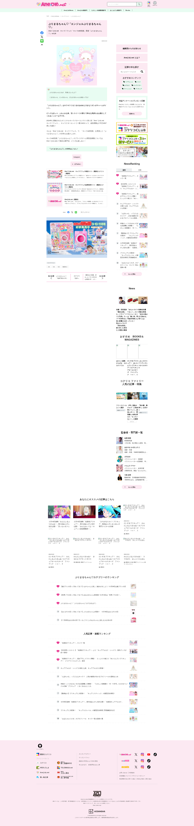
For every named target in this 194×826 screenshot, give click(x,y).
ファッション (128, 89)
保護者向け (64, 266)
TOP (47, 16)
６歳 (58, 266)
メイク (139, 82)
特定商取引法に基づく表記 (127, 779)
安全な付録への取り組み (144, 779)
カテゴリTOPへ (77, 277)
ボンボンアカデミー (85, 754)
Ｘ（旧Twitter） (77, 164)
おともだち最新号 (116, 10)
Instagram (77, 157)
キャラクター (137, 85)
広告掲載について (124, 776)
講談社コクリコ (120, 410)
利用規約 (131, 773)
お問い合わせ (123, 773)
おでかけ (127, 85)
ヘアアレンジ (129, 82)
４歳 (49, 266)
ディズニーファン (84, 757)
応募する (131, 114)
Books (128, 10)
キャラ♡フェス (51, 263)
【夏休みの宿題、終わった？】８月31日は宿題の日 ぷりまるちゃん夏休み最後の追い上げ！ (91, 277)
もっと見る (131, 274)
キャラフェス (65, 16)
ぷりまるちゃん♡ (76, 16)
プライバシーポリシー (138, 776)
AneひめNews (68, 10)
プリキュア (138, 89)
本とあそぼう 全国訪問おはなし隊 (89, 765)
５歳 (54, 266)
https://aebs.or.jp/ (97, 805)
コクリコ (132, 421)
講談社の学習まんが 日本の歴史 (88, 761)
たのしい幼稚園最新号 (99, 10)
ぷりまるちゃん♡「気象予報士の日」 (62, 277)
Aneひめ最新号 (82, 10)
